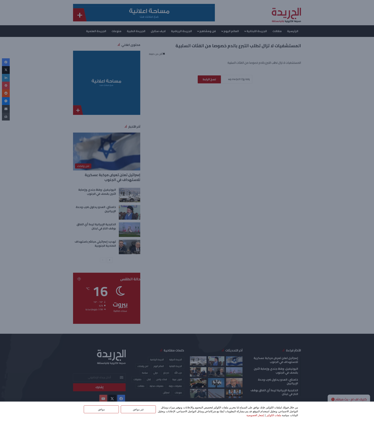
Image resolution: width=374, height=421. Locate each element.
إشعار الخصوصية (255, 415)
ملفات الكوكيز (273, 415)
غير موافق (138, 409)
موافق (101, 409)
